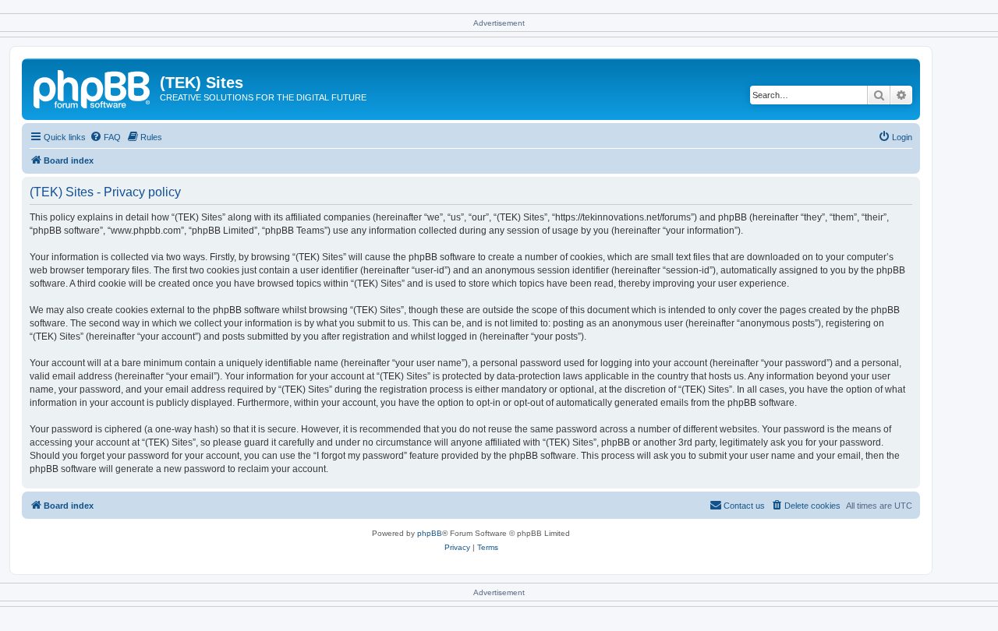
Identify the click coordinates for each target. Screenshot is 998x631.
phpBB (429, 533)
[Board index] (93, 87)
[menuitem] (105, 137)
